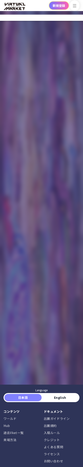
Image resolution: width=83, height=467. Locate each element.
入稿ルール (52, 432)
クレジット (52, 440)
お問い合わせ (53, 461)
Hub (7, 425)
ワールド (10, 418)
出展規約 (50, 425)
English (60, 397)
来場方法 (10, 440)
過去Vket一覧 (14, 432)
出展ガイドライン (57, 418)
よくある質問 (53, 447)
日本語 (23, 397)
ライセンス (52, 454)
